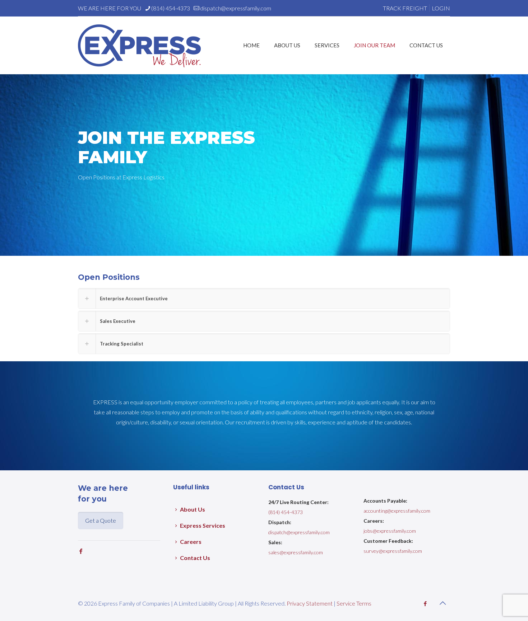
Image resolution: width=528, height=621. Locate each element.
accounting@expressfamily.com (396, 511)
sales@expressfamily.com (295, 552)
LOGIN (441, 8)
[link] (264, 298)
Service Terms (354, 603)
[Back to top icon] (442, 602)
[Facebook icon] (425, 603)
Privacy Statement (310, 603)
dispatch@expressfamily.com (235, 8)
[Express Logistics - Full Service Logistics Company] (139, 45)
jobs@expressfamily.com (389, 531)
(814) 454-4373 (170, 8)
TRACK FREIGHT (405, 8)
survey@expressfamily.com (392, 551)
